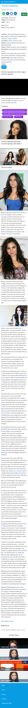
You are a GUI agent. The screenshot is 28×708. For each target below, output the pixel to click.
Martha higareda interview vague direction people (14, 111)
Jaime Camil (18, 384)
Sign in (24, 14)
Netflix (17, 591)
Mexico (15, 38)
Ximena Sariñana (5, 413)
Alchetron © (6, 703)
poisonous (20, 473)
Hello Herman (17, 475)
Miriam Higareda (11, 43)
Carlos (12, 394)
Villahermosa (16, 212)
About (3, 685)
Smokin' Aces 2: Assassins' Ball (17, 471)
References (19, 116)
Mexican (21, 100)
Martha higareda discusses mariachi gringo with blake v (14, 114)
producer (15, 41)
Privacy (4, 694)
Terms (3, 690)
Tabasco (10, 38)
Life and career (8, 116)
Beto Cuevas (11, 431)
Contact (4, 699)
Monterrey (4, 288)
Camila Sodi (10, 60)
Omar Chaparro (10, 559)
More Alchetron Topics (7, 621)
